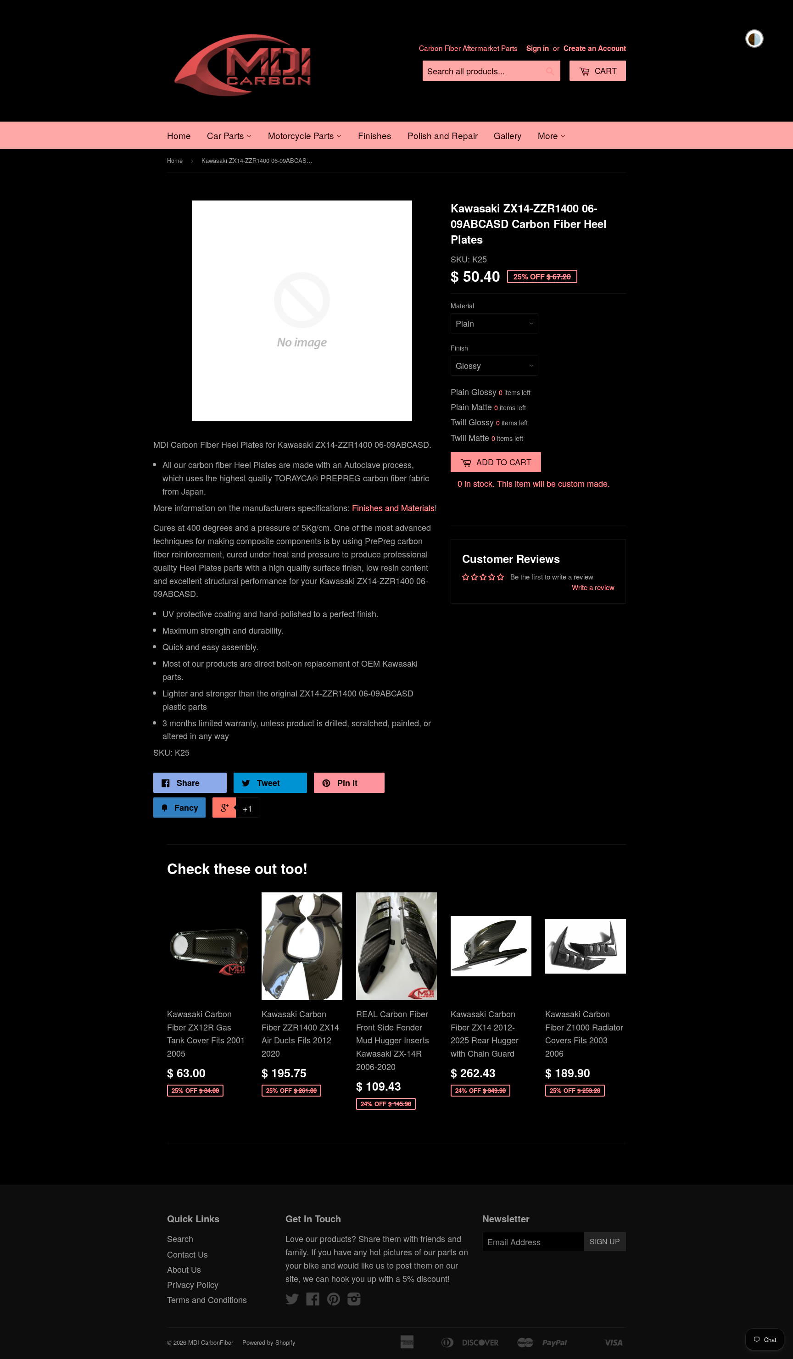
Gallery (508, 135)
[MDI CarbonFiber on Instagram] (354, 1301)
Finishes (374, 135)
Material (462, 305)
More (549, 135)
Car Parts (226, 135)
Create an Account (595, 48)
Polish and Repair (443, 135)
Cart (604, 70)
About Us (184, 1269)
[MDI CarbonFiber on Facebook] (313, 1301)
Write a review (593, 587)
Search (180, 1238)
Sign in (537, 48)
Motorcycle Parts (302, 135)
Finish (459, 347)
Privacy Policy (192, 1284)
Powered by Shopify (269, 1342)
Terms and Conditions (207, 1299)
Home (179, 135)
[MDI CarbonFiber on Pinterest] (334, 1301)
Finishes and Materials (393, 507)
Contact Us (187, 1254)
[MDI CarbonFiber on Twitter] (292, 1301)
